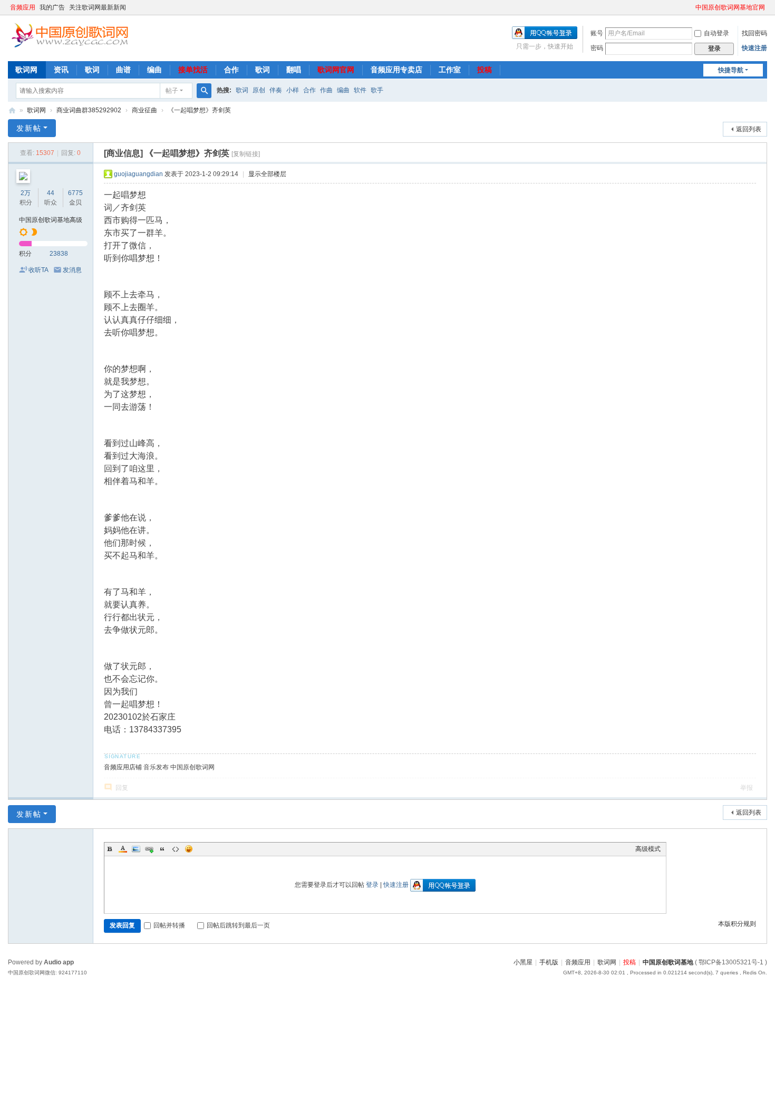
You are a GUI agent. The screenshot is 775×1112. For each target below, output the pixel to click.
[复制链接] (245, 154)
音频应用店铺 (123, 767)
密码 (596, 48)
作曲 (326, 90)
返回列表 (748, 129)
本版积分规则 (737, 923)
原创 (259, 90)
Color (123, 849)
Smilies (188, 849)
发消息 (72, 270)
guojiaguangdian (138, 174)
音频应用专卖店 (396, 69)
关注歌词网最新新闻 (97, 7)
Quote (162, 849)
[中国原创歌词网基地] (69, 34)
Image (136, 849)
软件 (360, 90)
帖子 (172, 90)
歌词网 (26, 69)
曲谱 (123, 69)
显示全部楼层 (267, 174)
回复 (121, 787)
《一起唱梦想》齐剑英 (199, 110)
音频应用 (22, 7)
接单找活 (193, 69)
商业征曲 (144, 110)
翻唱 (293, 69)
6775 (75, 193)
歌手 (377, 90)
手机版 (548, 962)
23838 (59, 253)
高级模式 (648, 849)
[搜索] (204, 90)
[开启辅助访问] (690, 7)
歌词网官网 (335, 69)
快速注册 (754, 48)
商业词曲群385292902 (88, 110)
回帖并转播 (169, 925)
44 (50, 193)
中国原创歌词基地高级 (50, 220)
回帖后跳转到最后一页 (238, 925)
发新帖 (29, 128)
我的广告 (52, 7)
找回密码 (754, 33)
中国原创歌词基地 (668, 962)
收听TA (38, 270)
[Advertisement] (316, 1056)
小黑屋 (523, 962)
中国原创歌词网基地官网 (730, 7)
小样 (292, 90)
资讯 (61, 69)
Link (149, 849)
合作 (231, 69)
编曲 (154, 69)
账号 (596, 33)
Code (175, 849)
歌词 (92, 69)
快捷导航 (730, 70)
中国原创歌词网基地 (12, 110)
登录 (372, 884)
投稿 (484, 69)
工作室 (450, 69)
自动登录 (716, 33)
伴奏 (275, 90)
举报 (746, 787)
